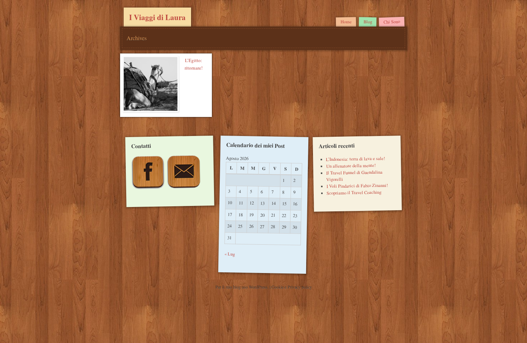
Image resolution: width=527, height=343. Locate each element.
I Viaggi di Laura (157, 17)
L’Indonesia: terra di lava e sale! (355, 158)
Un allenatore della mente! (350, 165)
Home (346, 22)
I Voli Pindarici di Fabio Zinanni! (357, 185)
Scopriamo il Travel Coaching (353, 192)
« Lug (229, 254)
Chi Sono (391, 21)
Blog (367, 22)
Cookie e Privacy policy (291, 287)
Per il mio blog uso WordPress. (242, 287)
